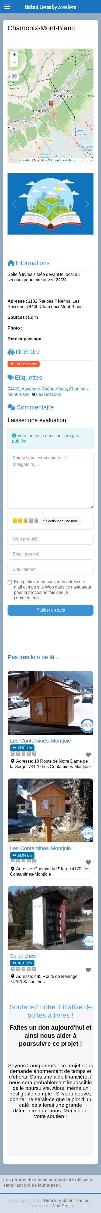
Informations (33, 263)
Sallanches (23, 956)
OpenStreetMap (62, 160)
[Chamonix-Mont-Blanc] (50, 103)
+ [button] (14, 54)
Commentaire (35, 407)
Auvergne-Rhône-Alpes (44, 389)
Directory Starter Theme (67, 1200)
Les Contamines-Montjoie (40, 741)
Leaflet (26, 160)
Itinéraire (28, 351)
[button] (14, 204)
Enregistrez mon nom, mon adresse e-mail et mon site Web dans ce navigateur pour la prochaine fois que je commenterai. (52, 589)
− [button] (14, 62)
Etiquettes (28, 377)
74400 (14, 389)
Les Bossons (48, 394)
